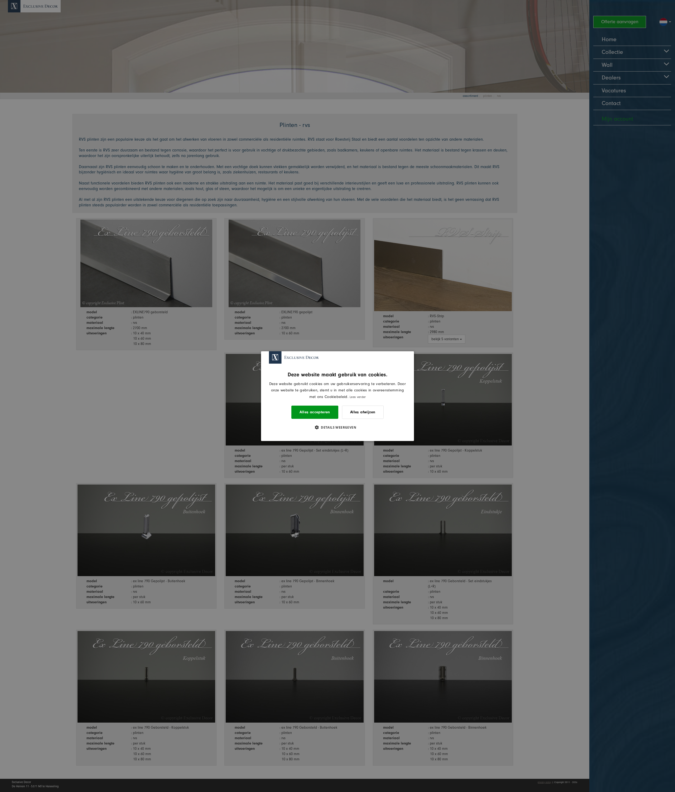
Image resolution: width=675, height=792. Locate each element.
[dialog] (337, 396)
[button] (337, 427)
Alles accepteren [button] (315, 412)
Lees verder (358, 397)
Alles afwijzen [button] (362, 412)
